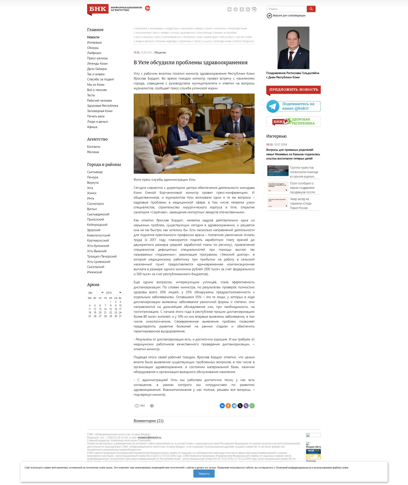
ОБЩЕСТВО (172, 28)
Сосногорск (95, 203)
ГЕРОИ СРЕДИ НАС (244, 41)
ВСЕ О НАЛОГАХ (144, 37)
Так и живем (96, 74)
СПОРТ (209, 28)
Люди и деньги (97, 121)
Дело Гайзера (97, 69)
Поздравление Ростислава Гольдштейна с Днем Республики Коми (292, 75)
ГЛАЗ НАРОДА (204, 33)
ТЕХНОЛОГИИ (143, 33)
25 (89, 316)
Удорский (93, 230)
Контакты (93, 146)
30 (116, 316)
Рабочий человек (99, 100)
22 (110, 312)
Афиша (92, 127)
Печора (92, 177)
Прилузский (95, 219)
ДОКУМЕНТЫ (188, 33)
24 (120, 312)
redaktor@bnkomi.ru (149, 437)
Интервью (94, 42)
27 (100, 316)
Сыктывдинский (98, 214)
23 (116, 312)
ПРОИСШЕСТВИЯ (237, 28)
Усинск (91, 193)
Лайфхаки (94, 53)
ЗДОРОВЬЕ (186, 41)
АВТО (156, 33)
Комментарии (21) (148, 420)
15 (110, 309)
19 (95, 312)
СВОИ (197, 41)
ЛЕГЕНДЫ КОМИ (222, 41)
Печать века (96, 116)
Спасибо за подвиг (100, 79)
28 (105, 316)
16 (116, 309)
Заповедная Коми (99, 111)
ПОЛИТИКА (141, 28)
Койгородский (97, 224)
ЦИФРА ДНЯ (210, 37)
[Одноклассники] (228, 405)
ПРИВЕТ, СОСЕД (169, 33)
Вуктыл (92, 209)
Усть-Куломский (98, 245)
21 (105, 312)
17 (120, 309)
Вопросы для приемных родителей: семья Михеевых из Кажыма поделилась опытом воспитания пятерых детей (293, 154)
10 (120, 305)
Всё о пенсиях (97, 90)
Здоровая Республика (102, 105)
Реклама (93, 152)
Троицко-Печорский (101, 256)
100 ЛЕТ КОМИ (244, 37)
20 (100, 312)
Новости (93, 37)
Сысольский (95, 267)
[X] (240, 405)
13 (100, 309)
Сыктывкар (95, 172)
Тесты (91, 95)
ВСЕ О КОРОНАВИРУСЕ (168, 37)
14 (105, 309)
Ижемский (94, 272)
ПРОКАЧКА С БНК (192, 37)
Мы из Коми (95, 84)
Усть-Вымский (96, 251)
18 (90, 312)
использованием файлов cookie (331, 467)
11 (90, 309)
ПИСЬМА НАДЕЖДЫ (166, 41)
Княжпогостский (98, 235)
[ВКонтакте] (222, 405)
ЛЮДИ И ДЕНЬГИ (144, 41)
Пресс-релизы (97, 58)
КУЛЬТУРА (220, 28)
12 (95, 309)
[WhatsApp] (252, 405)
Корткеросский (98, 240)
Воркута (93, 182)
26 (95, 316)
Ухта (90, 188)
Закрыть (204, 473)
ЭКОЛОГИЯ (187, 28)
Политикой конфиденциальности (293, 467)
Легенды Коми (97, 63)
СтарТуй (207, 41)
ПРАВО (199, 28)
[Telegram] (234, 405)
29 (110, 316)
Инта (90, 198)
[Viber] (246, 405)
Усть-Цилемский (98, 261)
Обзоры (93, 48)
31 (120, 316)
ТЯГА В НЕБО (227, 37)
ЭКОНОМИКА (156, 28)
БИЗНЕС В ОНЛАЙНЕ (226, 33)
